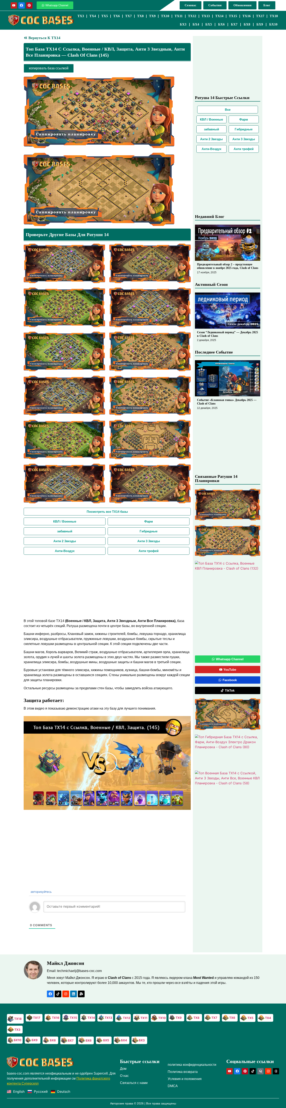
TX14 (219, 16)
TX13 (206, 16)
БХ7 (234, 24)
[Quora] (260, 1071)
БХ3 (183, 24)
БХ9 (259, 24)
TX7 (128, 16)
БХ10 (273, 24)
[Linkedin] (73, 994)
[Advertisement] (107, 586)
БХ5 (208, 24)
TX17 (260, 16)
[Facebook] (21, 5)
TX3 (80, 16)
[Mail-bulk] (81, 994)
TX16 (246, 16)
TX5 (104, 16)
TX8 (140, 16)
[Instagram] (65, 994)
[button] (107, 763)
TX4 (92, 16)
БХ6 (221, 24)
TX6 (116, 16)
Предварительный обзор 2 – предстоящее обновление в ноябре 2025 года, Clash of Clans (227, 266)
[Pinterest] (29, 5)
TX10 (165, 16)
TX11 (179, 16)
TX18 (274, 16)
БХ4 (196, 24)
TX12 (192, 16)
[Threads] (276, 1071)
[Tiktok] (58, 994)
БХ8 (247, 24)
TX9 (152, 16)
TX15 (233, 16)
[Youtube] (14, 5)
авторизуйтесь (41, 891)
